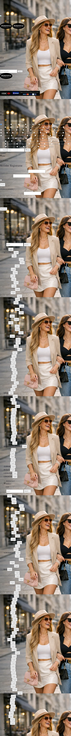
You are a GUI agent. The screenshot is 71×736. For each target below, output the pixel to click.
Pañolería (8, 396)
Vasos (8, 463)
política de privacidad (22, 204)
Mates (8, 453)
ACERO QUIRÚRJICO (11, 306)
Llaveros (9, 279)
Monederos (9, 373)
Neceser (9, 379)
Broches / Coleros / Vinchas (13, 262)
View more (3, 153)
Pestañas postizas (11, 299)
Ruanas (9, 439)
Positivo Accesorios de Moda (7, 32)
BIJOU (6, 322)
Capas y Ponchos (11, 406)
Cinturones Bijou (11, 329)
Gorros (9, 423)
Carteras (9, 363)
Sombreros (9, 443)
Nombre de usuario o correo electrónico (14, 171)
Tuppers (7, 466)
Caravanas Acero (11, 309)
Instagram (7, 20)
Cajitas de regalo (11, 266)
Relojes (9, 292)
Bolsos (8, 359)
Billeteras (9, 356)
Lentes (8, 276)
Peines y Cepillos (11, 289)
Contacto (6, 102)
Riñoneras (9, 386)
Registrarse (3, 209)
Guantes (9, 426)
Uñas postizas (10, 302)
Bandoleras (9, 353)
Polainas (9, 436)
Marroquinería (10, 349)
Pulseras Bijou (10, 346)
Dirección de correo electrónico (11, 193)
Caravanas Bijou (11, 326)
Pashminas (9, 433)
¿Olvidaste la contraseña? (6, 189)
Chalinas (9, 413)
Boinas (8, 399)
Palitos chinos (10, 282)
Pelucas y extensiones (12, 296)
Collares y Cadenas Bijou (12, 332)
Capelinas (9, 409)
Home (6, 249)
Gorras (8, 419)
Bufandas (9, 403)
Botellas (9, 449)
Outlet (7, 469)
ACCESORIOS (9, 252)
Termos (9, 459)
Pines (8, 336)
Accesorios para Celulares (13, 259)
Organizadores (10, 383)
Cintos (8, 366)
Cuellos (9, 416)
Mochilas (9, 369)
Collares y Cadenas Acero (13, 312)
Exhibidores (10, 272)
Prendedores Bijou (11, 339)
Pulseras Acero (10, 319)
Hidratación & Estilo (13, 446)
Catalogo (8, 473)
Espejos (9, 269)
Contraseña (6, 176)
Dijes (8, 316)
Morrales (9, 376)
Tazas (8, 456)
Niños (6, 393)
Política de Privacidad (8, 105)
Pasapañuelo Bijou (11, 342)
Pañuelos (9, 429)
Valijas (8, 389)
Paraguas (9, 286)
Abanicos (9, 256)
